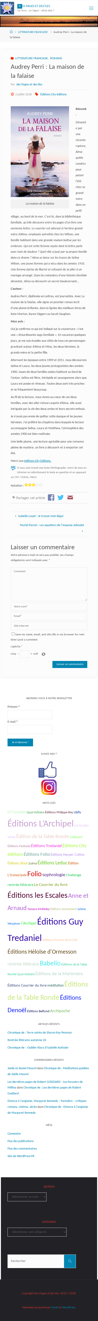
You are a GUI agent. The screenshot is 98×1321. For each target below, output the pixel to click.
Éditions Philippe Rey (59, 812)
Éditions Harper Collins (67, 855)
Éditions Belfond (38, 1011)
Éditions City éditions (53, 94)
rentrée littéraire (23, 964)
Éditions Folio (37, 854)
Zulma (32, 863)
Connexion (14, 1133)
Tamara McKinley (38, 909)
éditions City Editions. (37, 461)
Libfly (77, 812)
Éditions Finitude (19, 846)
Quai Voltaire (35, 812)
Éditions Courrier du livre (27, 985)
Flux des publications (21, 1141)
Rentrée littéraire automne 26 (27, 1040)
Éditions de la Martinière (59, 974)
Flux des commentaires (22, 1148)
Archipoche (60, 1011)
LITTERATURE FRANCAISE (33, 32)
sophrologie (53, 875)
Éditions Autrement (63, 909)
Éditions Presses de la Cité (59, 940)
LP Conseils (17, 812)
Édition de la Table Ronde (42, 836)
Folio (34, 874)
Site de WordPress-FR (21, 1156)
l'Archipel (28, 923)
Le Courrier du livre (50, 885)
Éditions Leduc (52, 863)
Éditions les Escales (37, 896)
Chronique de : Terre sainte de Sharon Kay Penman (40, 1032)
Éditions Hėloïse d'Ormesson (42, 952)
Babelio (50, 963)
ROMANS (56, 58)
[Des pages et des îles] (7, 8)
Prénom (14, 707)
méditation (55, 985)
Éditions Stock (18, 863)
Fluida (55, 1307)
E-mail (13, 722)
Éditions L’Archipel (41, 824)
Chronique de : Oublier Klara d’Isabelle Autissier (38, 1047)
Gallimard (76, 837)
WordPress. (69, 1307)
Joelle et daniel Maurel (22, 1068)
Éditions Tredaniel (46, 846)
